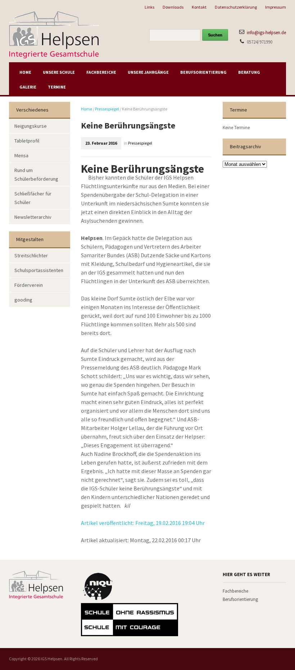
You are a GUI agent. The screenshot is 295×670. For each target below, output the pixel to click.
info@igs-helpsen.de (266, 33)
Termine (57, 87)
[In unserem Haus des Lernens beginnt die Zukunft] (54, 34)
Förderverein (28, 285)
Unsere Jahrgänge (148, 72)
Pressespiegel (107, 109)
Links (149, 7)
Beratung (249, 72)
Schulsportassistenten (38, 270)
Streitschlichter (31, 255)
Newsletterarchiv (32, 217)
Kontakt (199, 7)
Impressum (275, 7)
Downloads (173, 7)
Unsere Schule (59, 72)
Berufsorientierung (203, 72)
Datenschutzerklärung (236, 7)
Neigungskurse (30, 126)
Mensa (21, 155)
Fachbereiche (101, 72)
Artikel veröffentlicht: (143, 522)
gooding (23, 299)
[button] (16, 654)
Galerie (27, 87)
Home (25, 72)
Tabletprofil (26, 140)
